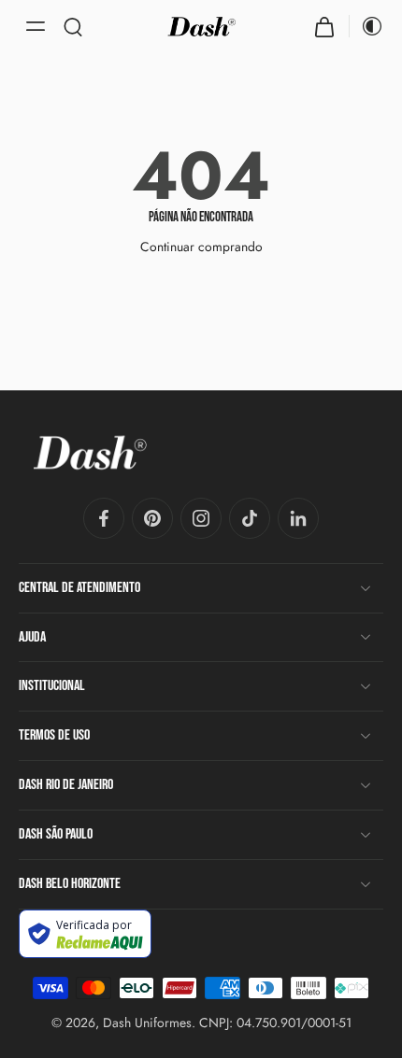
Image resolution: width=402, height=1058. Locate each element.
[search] (72, 26)
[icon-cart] (324, 26)
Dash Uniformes (147, 1022)
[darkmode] (366, 26)
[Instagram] (201, 518)
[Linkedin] (298, 518)
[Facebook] (103, 518)
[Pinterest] (152, 518)
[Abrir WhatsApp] (355, 1010)
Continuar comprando (201, 246)
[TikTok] (249, 518)
